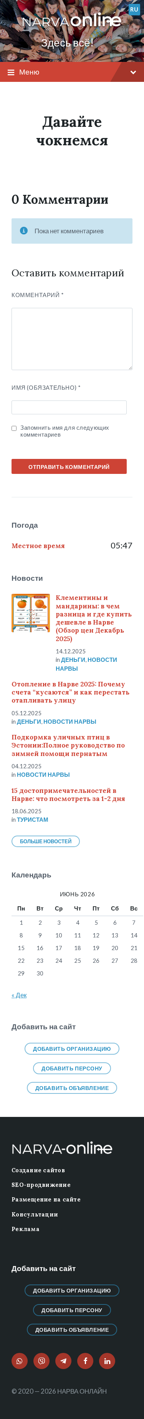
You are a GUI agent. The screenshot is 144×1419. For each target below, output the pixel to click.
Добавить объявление (72, 1088)
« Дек (19, 995)
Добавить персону (72, 1068)
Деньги (73, 659)
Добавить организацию (72, 1048)
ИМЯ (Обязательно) (46, 387)
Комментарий (38, 294)
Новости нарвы (69, 721)
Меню (29, 71)
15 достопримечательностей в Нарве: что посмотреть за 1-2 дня (68, 794)
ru (134, 9)
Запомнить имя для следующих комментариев (64, 431)
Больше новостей (45, 841)
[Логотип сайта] (72, 26)
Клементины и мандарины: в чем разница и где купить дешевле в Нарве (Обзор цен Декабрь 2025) (94, 618)
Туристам (32, 819)
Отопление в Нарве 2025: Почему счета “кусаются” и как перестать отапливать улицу (70, 692)
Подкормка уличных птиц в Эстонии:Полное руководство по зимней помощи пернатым (68, 745)
